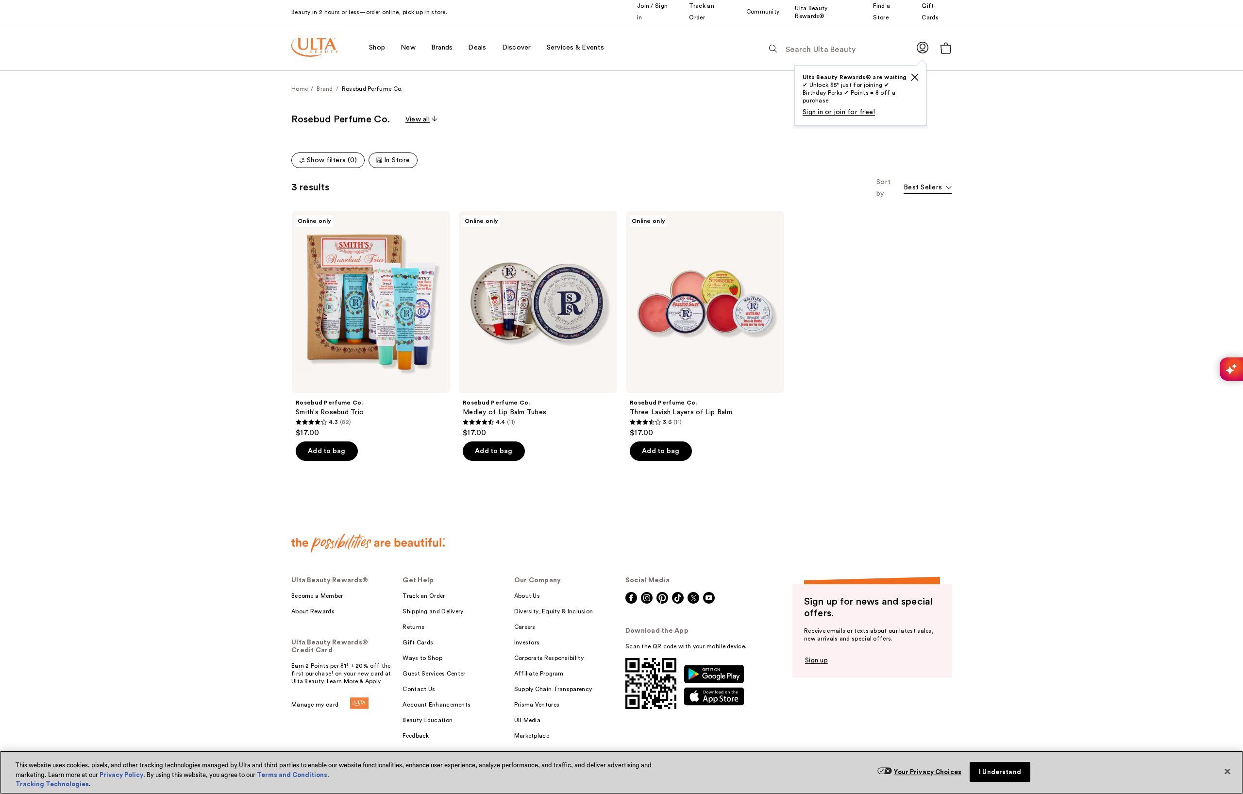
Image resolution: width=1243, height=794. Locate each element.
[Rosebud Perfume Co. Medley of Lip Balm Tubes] (538, 324)
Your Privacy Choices (927, 772)
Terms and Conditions (292, 775)
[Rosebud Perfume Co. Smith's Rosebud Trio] (371, 324)
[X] (915, 77)
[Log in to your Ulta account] (922, 47)
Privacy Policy (121, 775)
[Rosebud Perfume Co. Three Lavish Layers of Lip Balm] (705, 324)
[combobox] (928, 188)
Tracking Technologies (52, 784)
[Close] (1227, 771)
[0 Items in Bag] (946, 47)
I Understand (1000, 772)
